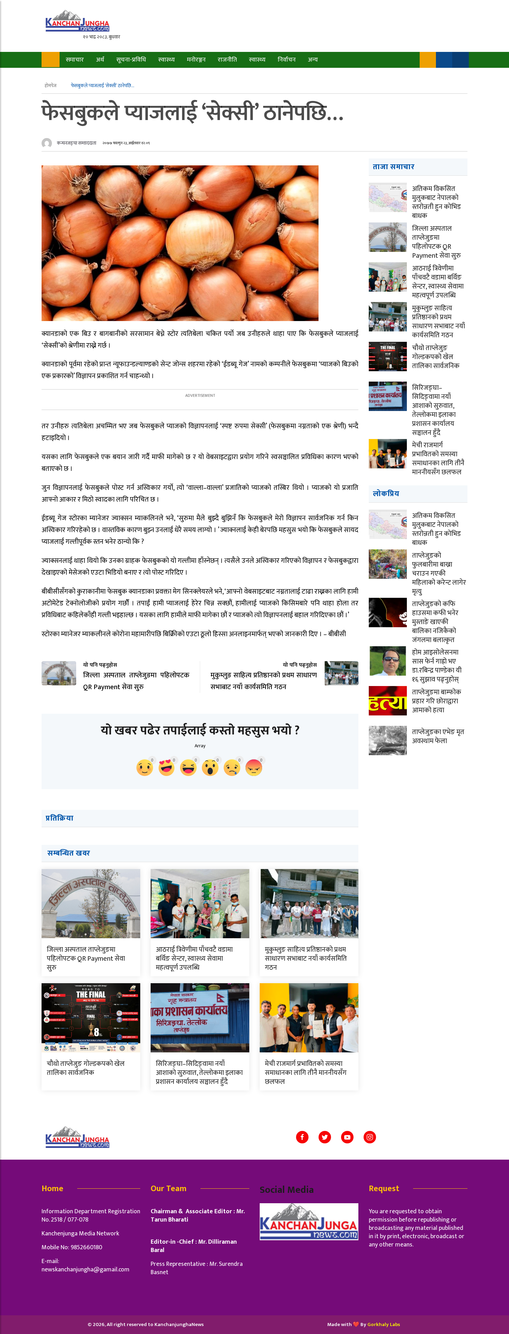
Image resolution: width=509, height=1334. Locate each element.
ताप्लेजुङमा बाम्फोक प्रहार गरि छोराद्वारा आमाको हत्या (436, 701)
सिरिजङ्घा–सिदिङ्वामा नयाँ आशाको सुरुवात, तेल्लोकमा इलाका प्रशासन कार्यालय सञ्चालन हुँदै (199, 1073)
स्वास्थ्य (166, 60)
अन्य (313, 60)
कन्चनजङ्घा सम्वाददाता (76, 143)
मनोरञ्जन (196, 60)
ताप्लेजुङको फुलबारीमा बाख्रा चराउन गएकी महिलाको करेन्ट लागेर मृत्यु (439, 573)
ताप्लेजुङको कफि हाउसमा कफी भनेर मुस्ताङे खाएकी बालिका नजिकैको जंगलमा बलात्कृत (435, 622)
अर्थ (100, 60)
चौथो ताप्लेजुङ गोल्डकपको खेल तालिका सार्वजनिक (86, 1068)
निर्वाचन (287, 60)
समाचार (75, 60)
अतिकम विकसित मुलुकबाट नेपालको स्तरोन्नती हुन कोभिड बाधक (436, 202)
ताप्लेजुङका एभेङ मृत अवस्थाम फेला (438, 736)
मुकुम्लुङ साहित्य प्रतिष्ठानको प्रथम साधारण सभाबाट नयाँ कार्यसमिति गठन (306, 959)
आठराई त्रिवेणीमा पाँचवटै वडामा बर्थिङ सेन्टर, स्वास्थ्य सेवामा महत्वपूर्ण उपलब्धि (194, 959)
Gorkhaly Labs (383, 1324)
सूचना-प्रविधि (131, 60)
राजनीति (227, 60)
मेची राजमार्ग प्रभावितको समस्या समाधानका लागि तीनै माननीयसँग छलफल (306, 1073)
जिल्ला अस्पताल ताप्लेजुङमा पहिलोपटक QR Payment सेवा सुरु (86, 959)
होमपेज (51, 86)
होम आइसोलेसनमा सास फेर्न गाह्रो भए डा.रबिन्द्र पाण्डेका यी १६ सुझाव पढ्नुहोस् (437, 666)
